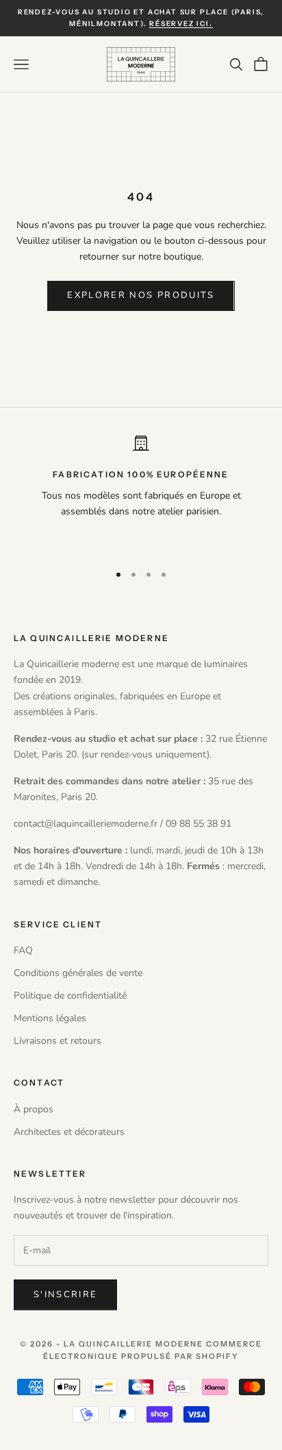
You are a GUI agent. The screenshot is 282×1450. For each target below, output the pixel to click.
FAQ (23, 950)
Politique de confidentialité (70, 995)
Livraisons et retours (57, 1040)
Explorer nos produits (140, 295)
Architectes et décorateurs (69, 1131)
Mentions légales (50, 1018)
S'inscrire (65, 1294)
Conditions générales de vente (78, 972)
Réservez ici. (180, 23)
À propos (33, 1109)
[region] (141, 493)
